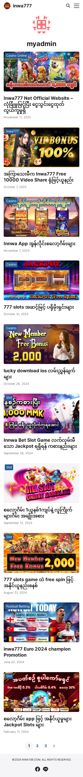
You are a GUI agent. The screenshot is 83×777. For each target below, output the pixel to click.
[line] (45, 769)
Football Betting (18, 606)
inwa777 (22, 6)
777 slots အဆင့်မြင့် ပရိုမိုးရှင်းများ (39, 307)
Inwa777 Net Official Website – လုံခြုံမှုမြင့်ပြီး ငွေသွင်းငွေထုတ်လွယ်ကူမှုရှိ (38, 104)
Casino (11, 201)
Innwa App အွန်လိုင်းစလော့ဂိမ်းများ (39, 243)
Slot (9, 397)
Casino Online (16, 55)
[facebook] (38, 769)
